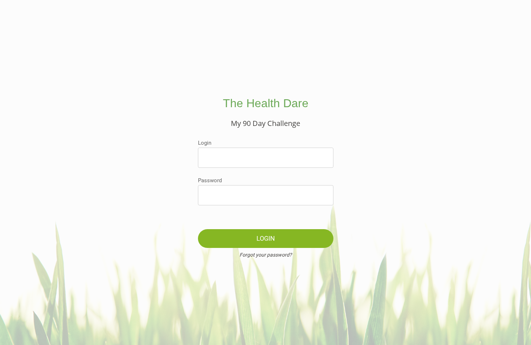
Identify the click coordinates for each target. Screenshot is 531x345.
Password (210, 180)
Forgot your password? (265, 255)
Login (204, 143)
